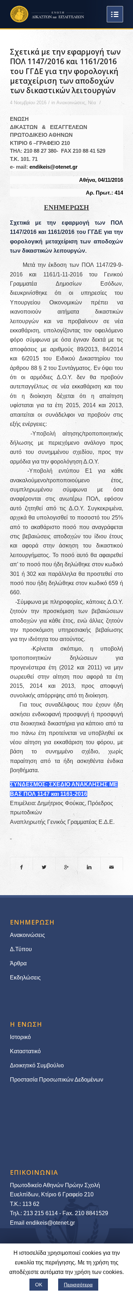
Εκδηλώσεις (25, 978)
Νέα (92, 102)
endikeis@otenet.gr (53, 167)
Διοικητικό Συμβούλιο (37, 1065)
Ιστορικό (20, 1037)
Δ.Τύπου (21, 949)
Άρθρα (18, 963)
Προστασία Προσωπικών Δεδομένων (56, 1080)
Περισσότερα (78, 1284)
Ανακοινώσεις (70, 102)
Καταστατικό (26, 1051)
